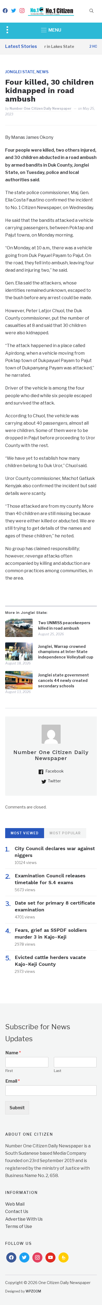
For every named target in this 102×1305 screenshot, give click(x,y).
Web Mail (14, 1204)
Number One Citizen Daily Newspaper (41, 108)
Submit (17, 1107)
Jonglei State (20, 71)
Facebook (54, 771)
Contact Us (16, 1211)
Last (57, 1070)
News (42, 71)
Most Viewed (25, 833)
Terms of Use (18, 1226)
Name (13, 1052)
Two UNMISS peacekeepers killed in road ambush (64, 625)
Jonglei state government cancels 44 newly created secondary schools (63, 680)
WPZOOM (33, 1291)
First (9, 1070)
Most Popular (65, 833)
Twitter (54, 781)
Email (12, 1081)
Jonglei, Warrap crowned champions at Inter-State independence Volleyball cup (65, 651)
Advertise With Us (24, 1219)
